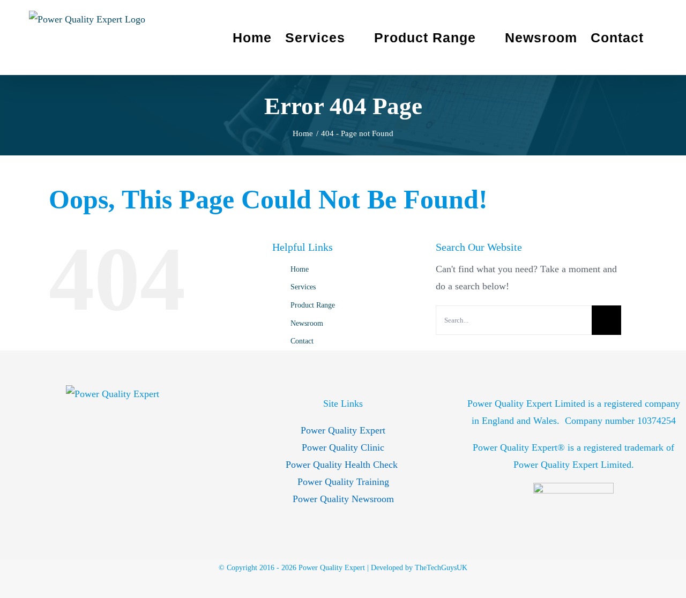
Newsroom (306, 323)
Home (299, 269)
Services (303, 287)
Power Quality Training (343, 481)
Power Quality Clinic (343, 447)
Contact (302, 341)
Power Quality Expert (343, 430)
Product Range (312, 305)
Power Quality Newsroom (343, 499)
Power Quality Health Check (343, 464)
